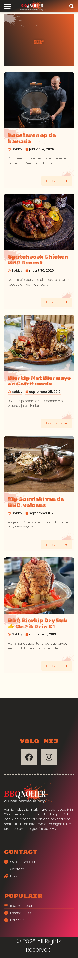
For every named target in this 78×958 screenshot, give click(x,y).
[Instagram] (49, 757)
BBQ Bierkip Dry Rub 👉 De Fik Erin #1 (38, 623)
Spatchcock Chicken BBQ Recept (38, 259)
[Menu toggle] (7, 6)
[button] (71, 6)
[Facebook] (29, 757)
